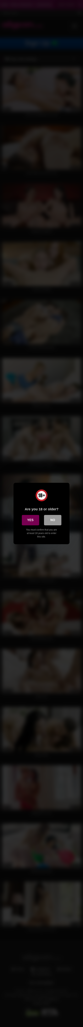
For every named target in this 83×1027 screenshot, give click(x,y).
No (52, 520)
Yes (30, 520)
